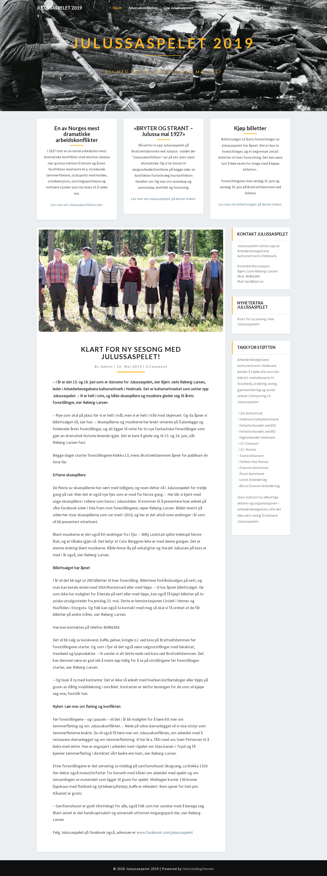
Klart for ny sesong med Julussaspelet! (131, 352)
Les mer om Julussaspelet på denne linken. (163, 198)
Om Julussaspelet (178, 8)
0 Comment (156, 366)
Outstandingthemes (198, 868)
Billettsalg (278, 8)
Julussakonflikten (142, 8)
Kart (259, 8)
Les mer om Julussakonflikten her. (77, 204)
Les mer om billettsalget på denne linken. (250, 204)
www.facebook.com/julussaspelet (165, 832)
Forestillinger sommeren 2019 (224, 8)
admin (107, 366)
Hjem (117, 8)
